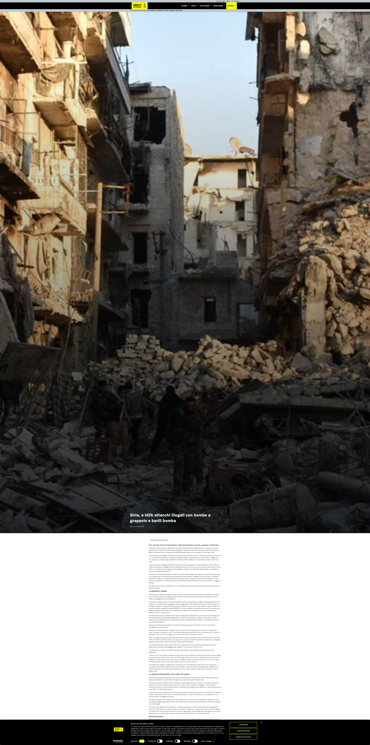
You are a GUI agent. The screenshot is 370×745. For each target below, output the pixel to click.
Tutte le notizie (139, 10)
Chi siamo (184, 6)
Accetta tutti (243, 724)
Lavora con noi (220, 1)
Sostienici (230, 6)
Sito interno (235, 1)
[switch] (160, 741)
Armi (145, 10)
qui (180, 735)
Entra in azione (218, 6)
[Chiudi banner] (261, 722)
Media (228, 1)
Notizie (193, 6)
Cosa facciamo (204, 6)
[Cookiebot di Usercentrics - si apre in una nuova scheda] (118, 741)
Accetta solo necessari (243, 737)
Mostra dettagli (206, 741)
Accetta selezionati (243, 731)
